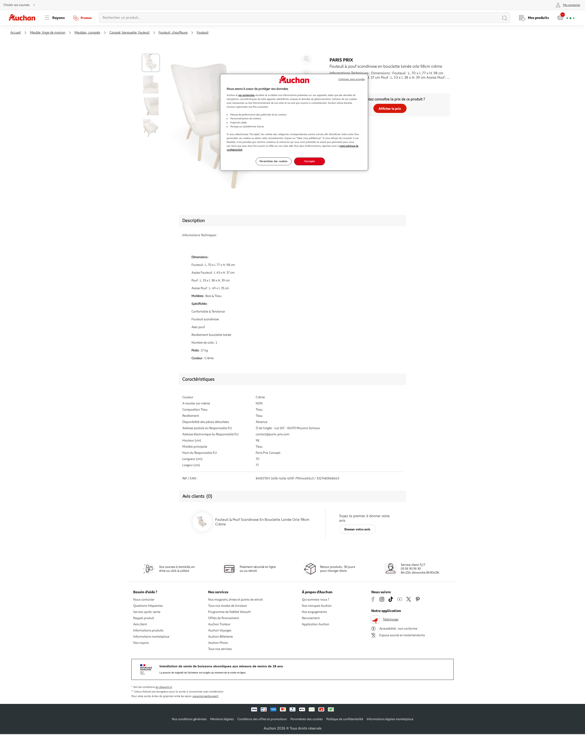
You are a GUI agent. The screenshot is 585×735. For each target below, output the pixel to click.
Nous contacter (143, 599)
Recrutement (311, 618)
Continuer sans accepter (351, 79)
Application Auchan (315, 624)
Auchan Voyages (219, 630)
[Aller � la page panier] (566, 17)
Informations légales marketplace (390, 719)
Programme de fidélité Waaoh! (229, 612)
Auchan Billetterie (220, 637)
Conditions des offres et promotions (262, 719)
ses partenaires (246, 95)
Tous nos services (220, 649)
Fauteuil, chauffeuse (173, 32)
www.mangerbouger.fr (205, 696)
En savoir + (338, 84)
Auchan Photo (218, 643)
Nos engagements (314, 612)
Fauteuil (202, 32)
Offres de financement (223, 618)
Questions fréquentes (148, 606)
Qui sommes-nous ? (315, 599)
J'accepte (309, 161)
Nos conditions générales (189, 719)
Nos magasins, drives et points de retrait (235, 599)
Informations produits (148, 630)
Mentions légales (222, 719)
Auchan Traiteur (219, 624)
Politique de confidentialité (344, 719)
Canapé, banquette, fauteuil (129, 32)
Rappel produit (143, 618)
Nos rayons (141, 643)
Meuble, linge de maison (47, 32)
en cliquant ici (164, 687)
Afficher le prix (390, 108)
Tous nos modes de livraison (227, 606)
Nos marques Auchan (317, 606)
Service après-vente (146, 612)
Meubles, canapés (87, 32)
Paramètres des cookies (274, 161)
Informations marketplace (151, 637)
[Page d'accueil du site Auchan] (23, 17)
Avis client (140, 624)
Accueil (15, 32)
